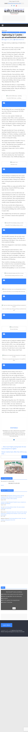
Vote (14, 608)
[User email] (14, 440)
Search (24, 456)
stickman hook (4, 502)
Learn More (6, 625)
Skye (2, 507)
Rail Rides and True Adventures (13, 32)
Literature (4, 32)
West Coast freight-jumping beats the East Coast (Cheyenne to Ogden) (13, 447)
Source (2, 485)
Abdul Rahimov (19, 39)
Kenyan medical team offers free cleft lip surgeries (13, 453)
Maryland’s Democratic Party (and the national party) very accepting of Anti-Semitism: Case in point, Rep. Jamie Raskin (14, 513)
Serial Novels (22, 32)
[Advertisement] (14, 18)
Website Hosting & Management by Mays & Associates (12, 631)
